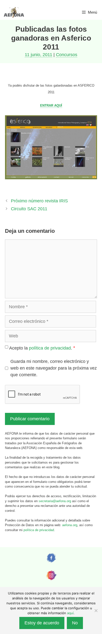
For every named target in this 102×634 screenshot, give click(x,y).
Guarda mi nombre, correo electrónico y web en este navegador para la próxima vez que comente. (53, 368)
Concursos (66, 54)
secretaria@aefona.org (55, 501)
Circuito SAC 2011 (29, 208)
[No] (95, 610)
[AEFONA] (14, 12)
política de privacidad (50, 348)
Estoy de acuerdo (42, 622)
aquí (70, 613)
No (75, 622)
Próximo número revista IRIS (39, 200)
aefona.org (69, 525)
